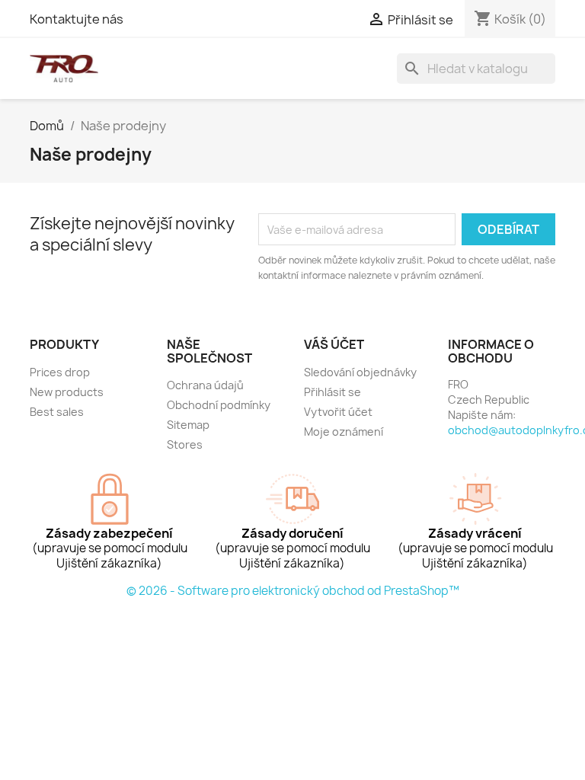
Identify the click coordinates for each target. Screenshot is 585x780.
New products (67, 392)
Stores (185, 444)
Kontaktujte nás (76, 19)
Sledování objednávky (360, 372)
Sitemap (188, 424)
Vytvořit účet (338, 411)
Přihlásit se (332, 392)
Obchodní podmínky (218, 405)
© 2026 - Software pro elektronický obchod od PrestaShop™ (292, 591)
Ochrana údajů (205, 385)
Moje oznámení (343, 431)
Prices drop (60, 372)
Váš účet (334, 344)
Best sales (57, 411)
